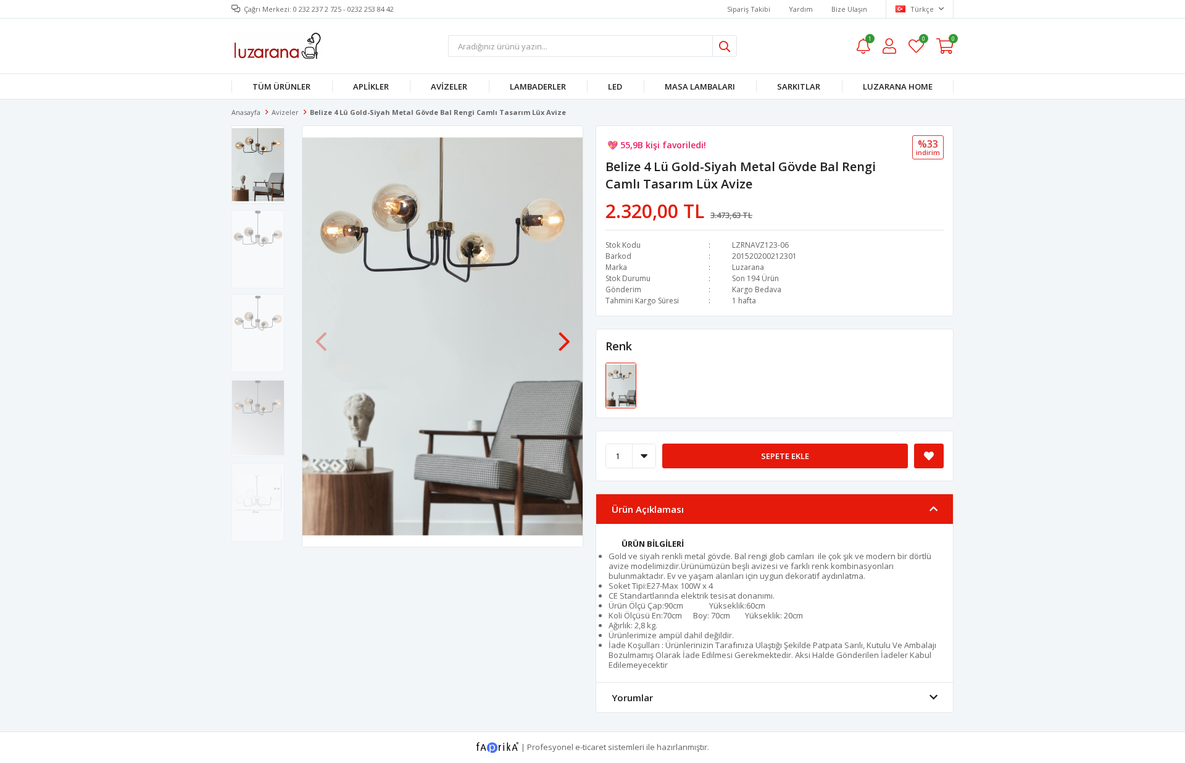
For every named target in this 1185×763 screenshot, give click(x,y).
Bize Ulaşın (849, 9)
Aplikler (371, 86)
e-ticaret (590, 746)
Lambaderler (538, 86)
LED (615, 86)
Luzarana (748, 267)
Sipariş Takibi (748, 9)
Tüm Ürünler (281, 86)
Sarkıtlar (798, 86)
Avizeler (449, 86)
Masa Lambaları (700, 86)
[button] (564, 335)
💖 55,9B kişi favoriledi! (656, 145)
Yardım (801, 9)
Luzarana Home (898, 86)
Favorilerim (923, 40)
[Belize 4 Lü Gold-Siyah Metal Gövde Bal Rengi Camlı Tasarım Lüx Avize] (621, 384)
